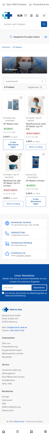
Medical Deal (31, 175)
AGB (4, 403)
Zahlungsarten (8, 373)
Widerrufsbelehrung (11, 407)
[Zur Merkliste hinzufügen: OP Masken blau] (21, 97)
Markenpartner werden (12, 353)
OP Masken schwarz (35, 180)
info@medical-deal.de (17, 327)
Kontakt (5, 396)
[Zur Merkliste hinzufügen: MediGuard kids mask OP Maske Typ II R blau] (43, 97)
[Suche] (44, 24)
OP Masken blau (10, 124)
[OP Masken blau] (13, 105)
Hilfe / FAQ (7, 383)
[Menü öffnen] (44, 15)
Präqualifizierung (10, 346)
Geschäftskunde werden (13, 377)
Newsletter (7, 357)
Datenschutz (8, 410)
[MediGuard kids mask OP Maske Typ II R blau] (36, 105)
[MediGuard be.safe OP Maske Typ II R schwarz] (13, 162)
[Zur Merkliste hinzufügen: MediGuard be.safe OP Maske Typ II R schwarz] (21, 154)
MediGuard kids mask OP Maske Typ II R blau (36, 126)
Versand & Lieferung (11, 370)
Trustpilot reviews (23, 255)
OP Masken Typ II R (33, 118)
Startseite (6, 47)
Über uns (6, 343)
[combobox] (24, 24)
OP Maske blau (9, 118)
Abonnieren (39, 287)
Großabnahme (8, 380)
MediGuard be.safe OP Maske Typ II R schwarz (12, 183)
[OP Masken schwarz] (36, 162)
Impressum (7, 400)
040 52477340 (17, 330)
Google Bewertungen (12, 350)
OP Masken (17, 47)
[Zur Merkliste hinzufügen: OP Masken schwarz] (43, 154)
